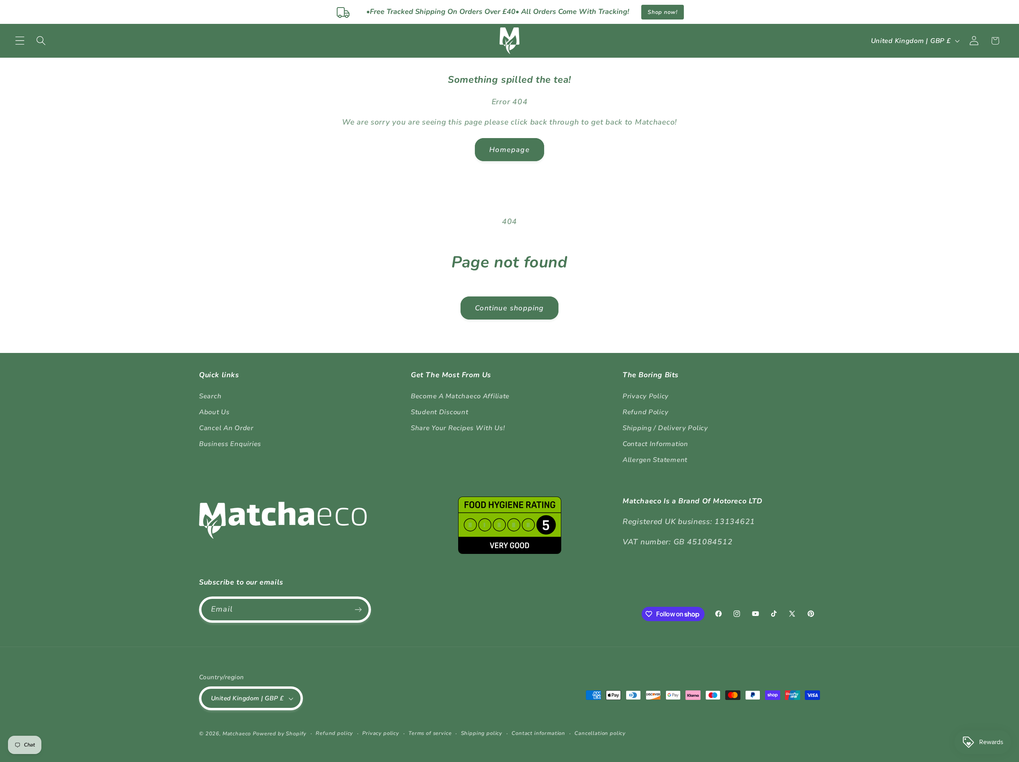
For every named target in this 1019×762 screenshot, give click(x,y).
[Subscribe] (358, 609)
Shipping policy (482, 733)
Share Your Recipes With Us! (458, 428)
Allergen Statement (655, 459)
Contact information (538, 733)
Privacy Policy (646, 396)
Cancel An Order (226, 428)
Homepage (509, 149)
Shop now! (662, 12)
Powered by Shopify (279, 733)
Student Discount (440, 412)
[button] (20, 40)
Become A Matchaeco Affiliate (460, 396)
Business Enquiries (230, 443)
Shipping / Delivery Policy (665, 428)
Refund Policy (645, 412)
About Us (214, 412)
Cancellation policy (600, 733)
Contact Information (655, 443)
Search (210, 396)
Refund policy (334, 733)
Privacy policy (380, 733)
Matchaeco (237, 733)
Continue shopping (509, 308)
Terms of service (429, 733)
